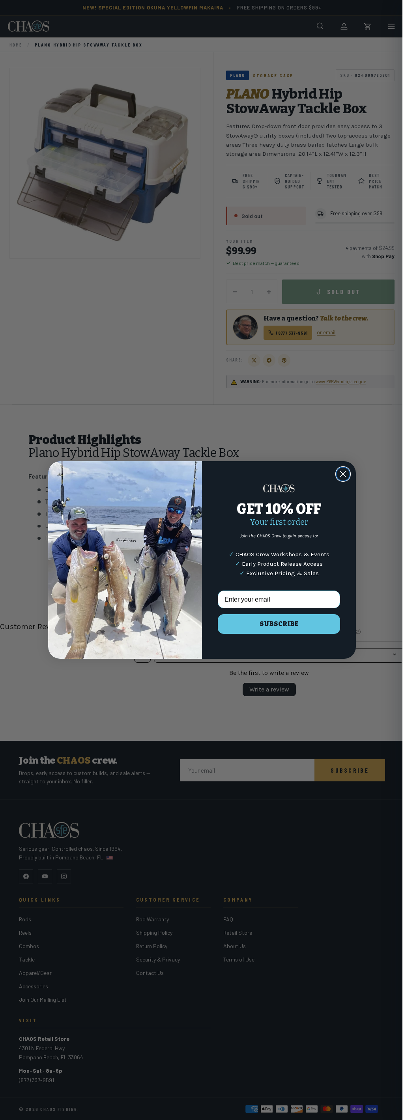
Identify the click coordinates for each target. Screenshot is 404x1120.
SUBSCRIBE (276, 624)
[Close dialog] (340, 474)
